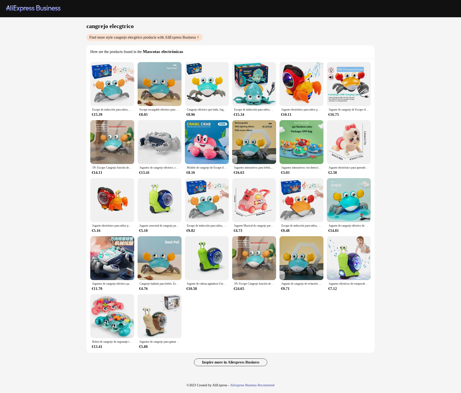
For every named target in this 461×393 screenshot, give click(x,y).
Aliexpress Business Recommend (252, 385)
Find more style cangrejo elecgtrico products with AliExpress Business (142, 37)
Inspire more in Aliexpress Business (230, 362)
